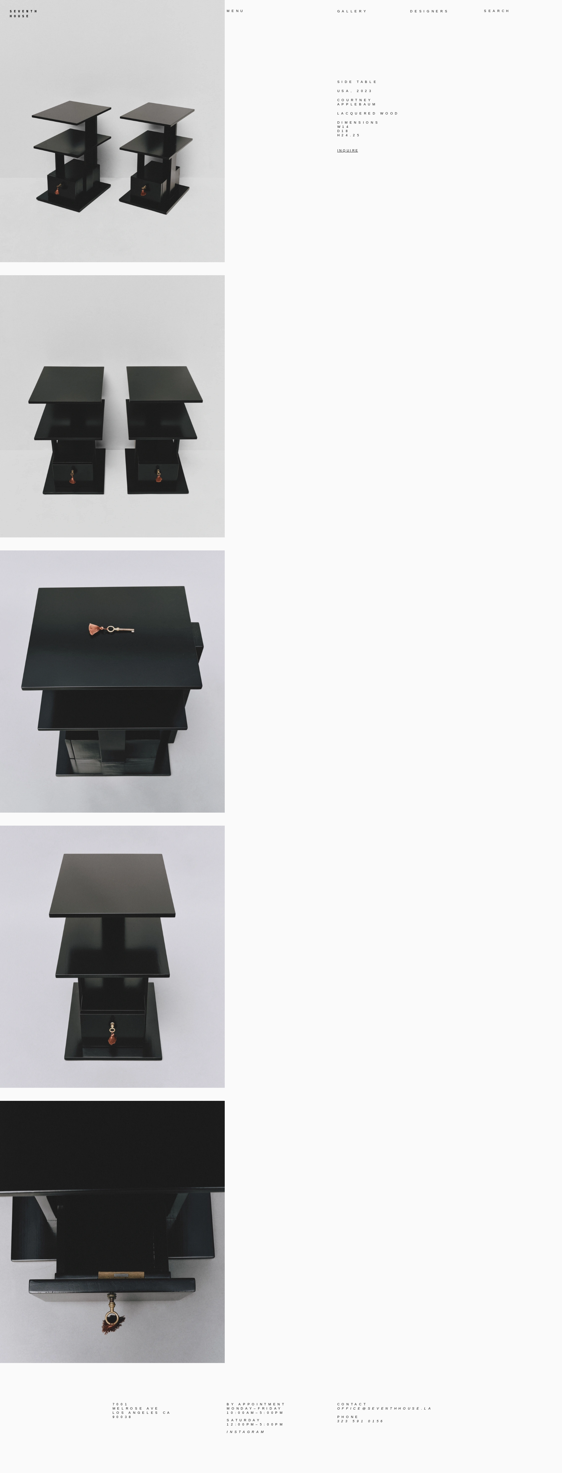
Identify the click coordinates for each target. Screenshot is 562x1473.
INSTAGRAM (246, 1432)
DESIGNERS (429, 11)
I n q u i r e (347, 150)
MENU (236, 11)
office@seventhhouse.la (385, 1408)
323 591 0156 (361, 1421)
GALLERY (352, 11)
